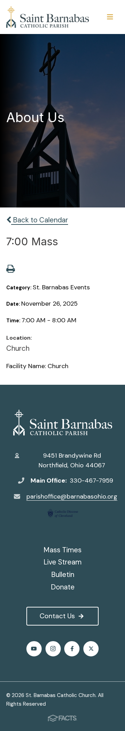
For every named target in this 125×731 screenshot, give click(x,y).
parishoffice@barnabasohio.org (71, 496)
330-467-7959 (91, 480)
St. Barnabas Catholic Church (62, 422)
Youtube (34, 648)
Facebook (72, 648)
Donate (63, 587)
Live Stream (62, 562)
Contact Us (57, 615)
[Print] (10, 269)
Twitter (91, 648)
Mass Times (62, 549)
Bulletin (62, 574)
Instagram (53, 648)
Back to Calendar (39, 219)
